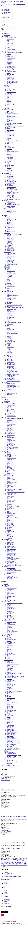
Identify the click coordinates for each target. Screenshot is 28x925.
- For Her (9, 454)
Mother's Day (10, 62)
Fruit (8, 44)
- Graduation (10, 443)
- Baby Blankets (10, 545)
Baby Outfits (10, 185)
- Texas (8, 474)
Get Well (9, 75)
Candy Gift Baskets (11, 37)
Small (15, 861)
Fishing (8, 86)
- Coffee (8, 407)
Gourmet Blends (10, 45)
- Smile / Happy (10, 469)
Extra (13, 863)
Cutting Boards (10, 130)
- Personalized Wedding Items (14, 570)
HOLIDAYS (7, 51)
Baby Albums (10, 176)
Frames (8, 136)
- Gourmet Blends (11, 412)
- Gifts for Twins (10, 561)
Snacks (8, 47)
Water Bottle (9, 170)
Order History (7, 900)
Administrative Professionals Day (14, 52)
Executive (9, 131)
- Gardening (9, 459)
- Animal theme (10, 540)
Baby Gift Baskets (11, 183)
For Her (8, 88)
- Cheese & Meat (11, 405)
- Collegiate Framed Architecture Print (15, 492)
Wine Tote (9, 172)
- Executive (9, 497)
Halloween (9, 59)
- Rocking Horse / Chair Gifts (14, 565)
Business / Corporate (11, 116)
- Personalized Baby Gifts (13, 564)
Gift (5, 859)
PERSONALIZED (8, 109)
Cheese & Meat (10, 39)
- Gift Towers (10, 460)
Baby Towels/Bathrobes (12, 189)
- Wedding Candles (11, 572)
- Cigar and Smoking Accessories (14, 489)
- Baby (8, 477)
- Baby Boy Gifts (11, 546)
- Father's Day (10, 422)
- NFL (8, 519)
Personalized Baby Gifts (12, 197)
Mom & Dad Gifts (11, 196)
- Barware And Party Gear (13, 479)
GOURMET (7, 36)
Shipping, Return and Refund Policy (12, 876)
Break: (20, 858)
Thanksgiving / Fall (11, 67)
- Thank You (9, 450)
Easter (8, 55)
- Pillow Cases (10, 523)
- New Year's (10, 429)
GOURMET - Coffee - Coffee (11, 858)
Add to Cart (9, 792)
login (14, 4)
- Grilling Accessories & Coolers (14, 507)
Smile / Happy (10, 102)
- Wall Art (9, 535)
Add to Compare (5, 803)
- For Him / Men (10, 501)
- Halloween (9, 425)
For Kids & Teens (11, 89)
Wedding (6, 200)
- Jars (8, 511)
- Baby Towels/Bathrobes (13, 555)
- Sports (8, 473)
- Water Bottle (10, 536)
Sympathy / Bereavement (12, 81)
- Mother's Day (10, 428)
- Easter (8, 421)
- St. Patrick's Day (11, 432)
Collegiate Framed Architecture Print (15, 126)
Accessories (9, 210)
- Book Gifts (9, 578)
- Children (9, 488)
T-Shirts (8, 164)
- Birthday (9, 439)
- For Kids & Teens (11, 455)
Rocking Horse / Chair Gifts (13, 199)
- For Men (9, 456)
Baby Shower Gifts (11, 187)
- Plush (8, 466)
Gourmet (24, 858)
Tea (7, 48)
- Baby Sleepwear (11, 554)
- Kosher (9, 464)
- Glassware (9, 504)
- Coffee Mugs (10, 490)
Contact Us (6, 882)
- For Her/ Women (11, 500)
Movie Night (10, 79)
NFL (8, 153)
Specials (5, 892)
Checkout (3, 2)
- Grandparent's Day (11, 424)
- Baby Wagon (10, 557)
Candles (8, 119)
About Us (6, 872)
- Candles (9, 485)
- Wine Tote (9, 538)
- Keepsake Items (11, 513)
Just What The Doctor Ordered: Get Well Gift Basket (13, 816)
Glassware (9, 138)
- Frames (9, 502)
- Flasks (8, 498)
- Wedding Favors (11, 573)
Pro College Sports (11, 159)
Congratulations (10, 74)
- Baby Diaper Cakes (12, 547)
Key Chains (9, 149)
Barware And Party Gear (12, 113)
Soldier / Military (11, 104)
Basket (8, 859)
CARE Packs (7, 35)
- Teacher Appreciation (12, 448)
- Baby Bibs (9, 543)
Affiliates (6, 890)
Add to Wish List (5, 802)
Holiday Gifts (10, 142)
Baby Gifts (6, 173)
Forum (5, 884)
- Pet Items (9, 520)
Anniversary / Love (11, 71)
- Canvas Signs (10, 486)
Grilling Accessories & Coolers (14, 140)
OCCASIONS (7, 70)
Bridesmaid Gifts (11, 202)
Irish (8, 143)
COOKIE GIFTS (11, 50)
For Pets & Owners (11, 92)
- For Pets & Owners (11, 458)
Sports (8, 107)
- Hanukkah (9, 426)
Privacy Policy (7, 875)
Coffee (8, 41)
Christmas (9, 54)
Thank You (9, 83)
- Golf (8, 462)
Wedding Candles (11, 206)
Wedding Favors (10, 207)
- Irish (8, 509)
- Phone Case (10, 521)
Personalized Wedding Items (13, 204)
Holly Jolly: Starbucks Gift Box (8, 790)
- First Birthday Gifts (11, 559)
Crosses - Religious (11, 127)
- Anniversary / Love (11, 437)
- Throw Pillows (10, 531)
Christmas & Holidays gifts (13, 192)
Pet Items (9, 154)
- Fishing (9, 452)
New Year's (9, 63)
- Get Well (9, 441)
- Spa (8, 471)
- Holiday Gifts (10, 508)
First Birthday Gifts (11, 193)
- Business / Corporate (12, 482)
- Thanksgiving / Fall (11, 433)
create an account (21, 4)
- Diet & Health (10, 409)
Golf (8, 96)
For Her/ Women (11, 134)
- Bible (8, 481)
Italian (8, 97)
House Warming (10, 78)
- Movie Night (10, 445)
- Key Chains (10, 515)
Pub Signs (9, 161)
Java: (12, 861)
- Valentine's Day (11, 435)
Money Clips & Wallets (12, 151)
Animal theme (10, 174)
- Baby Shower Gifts (11, 553)
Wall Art (9, 169)
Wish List (6, 902)
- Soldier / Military (11, 470)
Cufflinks (9, 128)
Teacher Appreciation (12, 82)
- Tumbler (9, 534)
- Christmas (9, 420)
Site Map (6, 883)
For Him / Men (10, 135)
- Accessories (10, 576)
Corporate (6, 33)
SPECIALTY (7, 85)
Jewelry (8, 146)
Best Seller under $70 (12, 211)
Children (9, 121)
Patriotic (8, 64)
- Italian (8, 463)
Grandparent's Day (11, 58)
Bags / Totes (9, 112)
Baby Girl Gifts (10, 184)
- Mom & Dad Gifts (11, 562)
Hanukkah (9, 60)
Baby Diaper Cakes (11, 181)
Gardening (9, 93)
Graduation (9, 77)
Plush (8, 100)
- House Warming (11, 444)
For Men (9, 90)
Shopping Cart (19, 1)
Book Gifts (9, 212)
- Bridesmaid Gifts (11, 568)
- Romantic (9, 467)
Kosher (8, 98)
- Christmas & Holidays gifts (13, 558)
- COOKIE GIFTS (11, 416)
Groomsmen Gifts (11, 203)
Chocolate (9, 40)
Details (2, 792)
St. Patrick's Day (10, 66)
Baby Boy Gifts (10, 180)
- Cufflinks (9, 494)
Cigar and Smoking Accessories (14, 123)
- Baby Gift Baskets (11, 549)
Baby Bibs (9, 177)
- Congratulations (11, 440)
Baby (8, 111)
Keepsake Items (10, 147)
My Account (13, 1)
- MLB (8, 516)
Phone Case (9, 155)
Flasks (8, 132)
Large (16, 863)
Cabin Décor (10, 117)
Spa (7, 105)
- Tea (8, 414)
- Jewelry (9, 512)
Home (2, 1)
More (5, 208)
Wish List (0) (7, 1)
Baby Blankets (10, 178)
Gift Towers (9, 94)
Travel (8, 166)
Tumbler (9, 168)
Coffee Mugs (10, 124)
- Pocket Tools (10, 524)
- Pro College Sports (11, 526)
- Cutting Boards (10, 496)
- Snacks (9, 413)
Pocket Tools (10, 158)
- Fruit (8, 410)
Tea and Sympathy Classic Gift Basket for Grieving (13, 842)
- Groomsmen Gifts (11, 569)
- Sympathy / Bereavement (13, 447)
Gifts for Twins (10, 195)
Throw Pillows (10, 165)
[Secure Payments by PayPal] (7, 919)
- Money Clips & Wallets (12, 517)
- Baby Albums (10, 542)
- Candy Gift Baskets (12, 403)
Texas (8, 108)
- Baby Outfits (10, 551)
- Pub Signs (9, 527)
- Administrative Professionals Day (15, 418)
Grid (9, 773)
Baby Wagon (10, 191)
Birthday (9, 73)
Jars (7, 145)
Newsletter (6, 903)
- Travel (8, 532)
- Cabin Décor (10, 483)
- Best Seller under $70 (12, 577)
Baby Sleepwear (10, 188)
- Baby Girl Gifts (11, 550)
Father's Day (10, 56)
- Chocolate (9, 406)
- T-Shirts (9, 530)
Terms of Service (8, 873)
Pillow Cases (10, 157)
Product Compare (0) (6, 777)
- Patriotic (9, 431)
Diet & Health (10, 43)
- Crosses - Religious (11, 493)
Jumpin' (8, 861)
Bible (8, 115)
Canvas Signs (10, 120)
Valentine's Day (10, 69)
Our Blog (6, 893)
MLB (8, 150)
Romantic (9, 101)
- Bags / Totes (10, 478)
